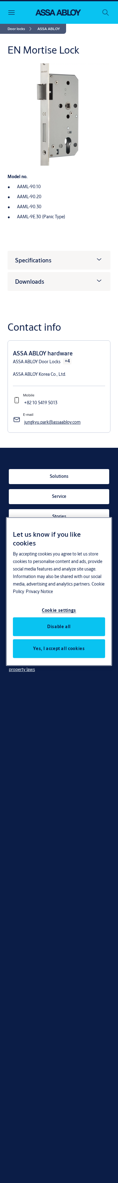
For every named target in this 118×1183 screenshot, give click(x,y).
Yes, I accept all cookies (59, 648)
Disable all (59, 626)
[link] (21, 29)
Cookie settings (59, 610)
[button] (48, 29)
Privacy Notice (39, 591)
